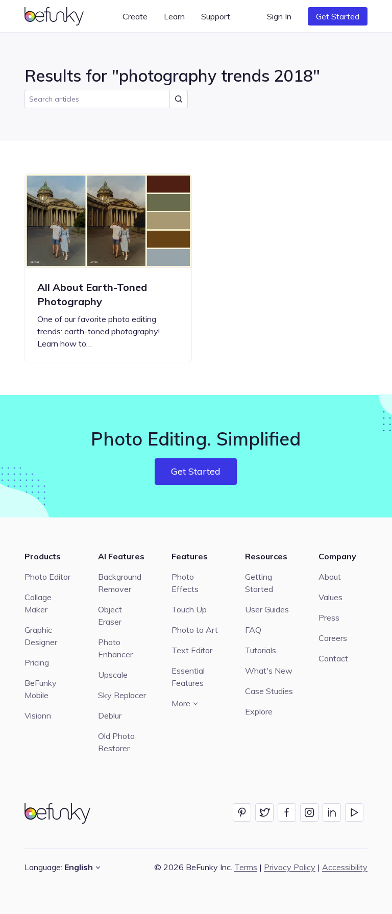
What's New (268, 670)
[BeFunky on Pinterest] (242, 812)
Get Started (337, 16)
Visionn (37, 715)
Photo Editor (47, 577)
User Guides (267, 609)
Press (328, 617)
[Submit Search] (178, 99)
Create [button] (135, 16)
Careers (332, 638)
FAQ (253, 630)
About (329, 577)
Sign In (279, 16)
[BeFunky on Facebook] (287, 812)
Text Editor (192, 650)
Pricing (36, 662)
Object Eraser (110, 615)
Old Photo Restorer (116, 742)
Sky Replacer (122, 695)
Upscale (113, 675)
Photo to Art (195, 630)
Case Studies (269, 691)
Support (215, 16)
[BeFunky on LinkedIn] (332, 812)
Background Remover (119, 583)
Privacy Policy (289, 867)
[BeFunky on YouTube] (354, 812)
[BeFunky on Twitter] (264, 812)
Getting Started (259, 583)
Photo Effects (185, 583)
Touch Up (189, 609)
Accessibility (345, 867)
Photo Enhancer (115, 648)
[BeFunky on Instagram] (309, 812)
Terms (245, 867)
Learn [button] (174, 16)
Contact (333, 658)
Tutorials (260, 650)
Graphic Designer (40, 636)
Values (330, 597)
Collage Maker (38, 603)
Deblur (109, 715)
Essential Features (188, 676)
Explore (259, 711)
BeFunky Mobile (40, 689)
